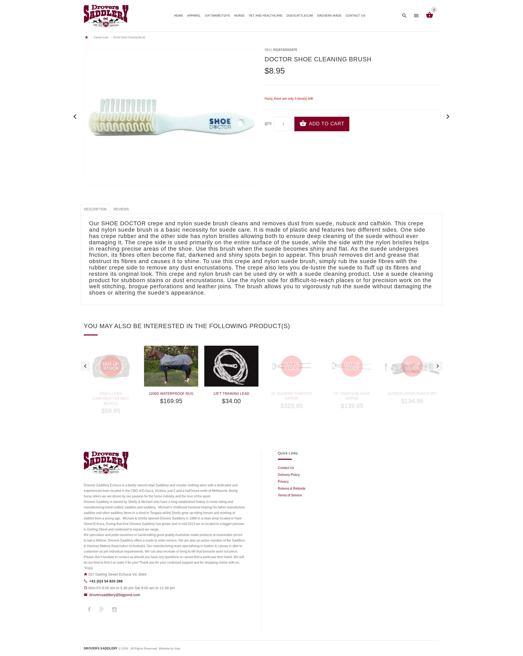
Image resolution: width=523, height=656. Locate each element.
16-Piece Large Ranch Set (412, 393)
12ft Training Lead (231, 393)
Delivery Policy (289, 475)
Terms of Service (290, 495)
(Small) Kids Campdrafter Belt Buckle (111, 398)
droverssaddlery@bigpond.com (114, 595)
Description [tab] (95, 209)
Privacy (283, 481)
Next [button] (437, 366)
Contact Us (286, 468)
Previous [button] (85, 366)
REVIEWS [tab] (121, 209)
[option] (111, 391)
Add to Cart (325, 123)
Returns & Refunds (291, 488)
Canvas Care (101, 37)
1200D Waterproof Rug (171, 393)
